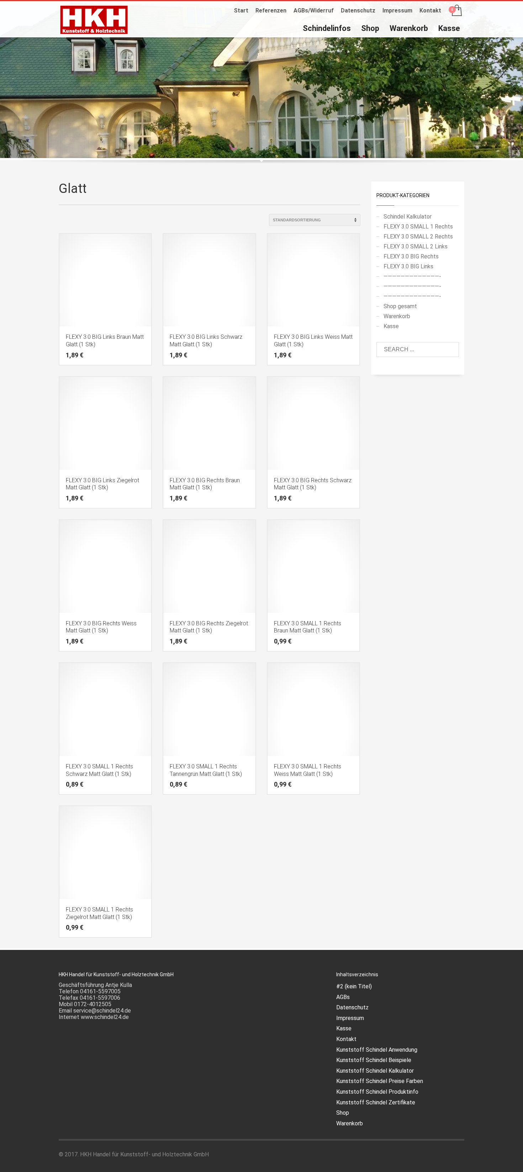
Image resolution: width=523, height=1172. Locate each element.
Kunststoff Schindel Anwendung (376, 1049)
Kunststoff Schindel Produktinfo (377, 1091)
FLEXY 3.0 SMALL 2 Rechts (418, 236)
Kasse (391, 326)
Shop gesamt (400, 306)
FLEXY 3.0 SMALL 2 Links (416, 246)
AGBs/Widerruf (314, 10)
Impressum (397, 10)
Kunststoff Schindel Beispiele (373, 1060)
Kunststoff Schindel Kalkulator (375, 1070)
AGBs (343, 997)
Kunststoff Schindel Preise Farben (379, 1081)
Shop (342, 1112)
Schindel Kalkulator (408, 216)
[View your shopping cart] (456, 11)
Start (241, 10)
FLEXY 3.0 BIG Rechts (411, 256)
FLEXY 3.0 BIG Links (408, 266)
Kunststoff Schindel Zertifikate (375, 1102)
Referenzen (270, 10)
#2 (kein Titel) (354, 986)
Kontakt (430, 10)
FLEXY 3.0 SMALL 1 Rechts (418, 226)
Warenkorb (397, 316)
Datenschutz (358, 10)
